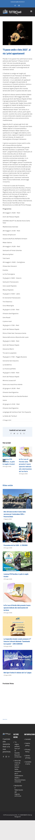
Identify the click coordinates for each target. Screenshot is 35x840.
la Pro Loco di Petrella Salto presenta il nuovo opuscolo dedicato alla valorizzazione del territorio (17, 607)
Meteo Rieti (5, 719)
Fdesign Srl (17, 816)
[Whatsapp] (9, 756)
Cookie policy (27, 744)
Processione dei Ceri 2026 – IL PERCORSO (16, 545)
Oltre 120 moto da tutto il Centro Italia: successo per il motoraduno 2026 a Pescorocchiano (15, 514)
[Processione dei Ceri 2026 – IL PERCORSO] (17, 532)
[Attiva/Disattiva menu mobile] (31, 11)
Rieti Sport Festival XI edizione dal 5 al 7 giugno (17, 673)
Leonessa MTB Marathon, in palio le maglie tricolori (9, 461)
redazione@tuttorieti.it (17, 2)
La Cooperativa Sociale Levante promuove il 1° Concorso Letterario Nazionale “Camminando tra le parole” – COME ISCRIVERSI (17, 641)
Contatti (28, 739)
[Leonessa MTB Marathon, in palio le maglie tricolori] (9, 452)
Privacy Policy (27, 751)
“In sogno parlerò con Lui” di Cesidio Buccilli (17, 748)
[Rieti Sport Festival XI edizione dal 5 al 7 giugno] (17, 660)
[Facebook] (3, 756)
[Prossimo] (31, 460)
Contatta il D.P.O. (28, 763)
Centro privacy (27, 757)
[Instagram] (6, 756)
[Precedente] (4, 460)
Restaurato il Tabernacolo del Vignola (18, 790)
